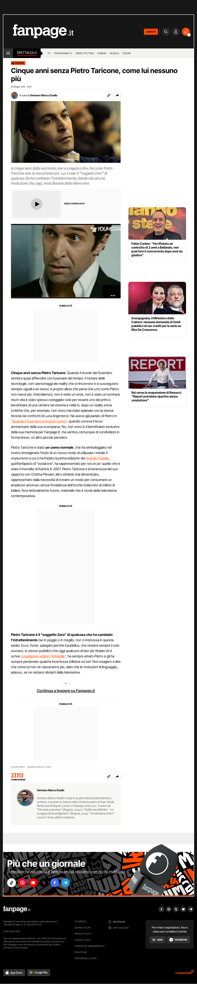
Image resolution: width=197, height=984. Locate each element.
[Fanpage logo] (38, 31)
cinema (101, 53)
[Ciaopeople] (184, 973)
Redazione (80, 952)
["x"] (43, 882)
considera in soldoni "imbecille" (43, 656)
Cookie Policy (82, 939)
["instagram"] (22, 882)
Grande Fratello (97, 458)
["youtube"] (33, 882)
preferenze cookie (85, 958)
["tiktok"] (11, 882)
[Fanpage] (16, 909)
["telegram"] (65, 882)
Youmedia (80, 921)
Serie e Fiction (85, 53)
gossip (126, 53)
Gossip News (18, 767)
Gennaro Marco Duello (43, 95)
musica (114, 53)
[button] (117, 95)
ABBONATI (150, 32)
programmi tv (63, 53)
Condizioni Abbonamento (89, 946)
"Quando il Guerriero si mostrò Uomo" (39, 421)
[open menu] (8, 53)
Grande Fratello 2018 (39, 767)
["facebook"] (54, 882)
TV (49, 53)
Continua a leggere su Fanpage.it (66, 690)
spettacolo (27, 53)
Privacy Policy (83, 933)
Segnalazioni (82, 927)
